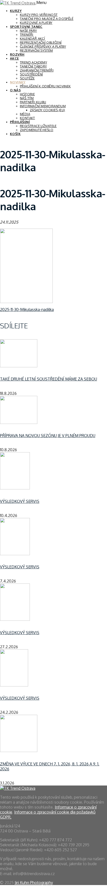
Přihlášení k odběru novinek (45, 86)
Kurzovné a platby (36, 23)
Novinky (18, 82)
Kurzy (16, 11)
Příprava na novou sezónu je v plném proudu (47, 435)
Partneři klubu (33, 102)
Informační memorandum (43, 106)
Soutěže (27, 78)
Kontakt (27, 118)
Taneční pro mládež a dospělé (46, 19)
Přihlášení (20, 122)
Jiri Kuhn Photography (34, 882)
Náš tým (27, 98)
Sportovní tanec (26, 27)
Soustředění (31, 74)
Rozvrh (17, 54)
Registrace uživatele (38, 126)
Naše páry (28, 31)
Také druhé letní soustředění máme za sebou (48, 378)
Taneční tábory (33, 66)
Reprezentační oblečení (41, 42)
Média (25, 114)
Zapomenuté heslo (36, 130)
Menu (41, 2)
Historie (27, 94)
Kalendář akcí (32, 38)
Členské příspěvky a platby (43, 46)
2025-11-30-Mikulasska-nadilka (27, 309)
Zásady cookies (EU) (47, 110)
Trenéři (26, 34)
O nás (15, 90)
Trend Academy (33, 62)
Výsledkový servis (19, 501)
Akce (14, 58)
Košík (15, 134)
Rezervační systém (36, 50)
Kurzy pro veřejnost (38, 15)
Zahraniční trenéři (37, 70)
